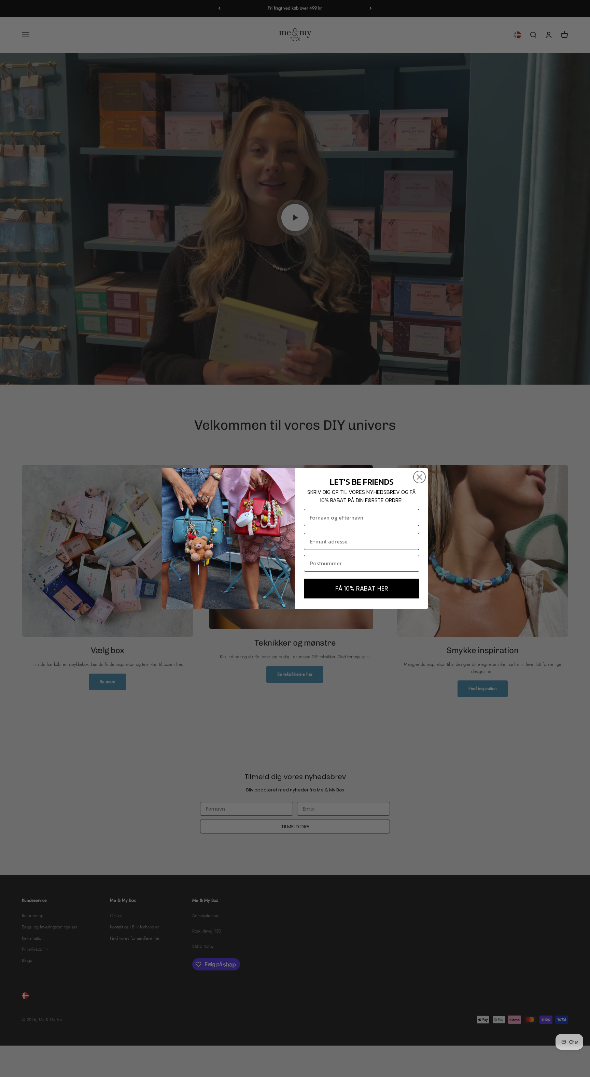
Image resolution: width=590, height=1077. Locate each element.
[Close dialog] (419, 477)
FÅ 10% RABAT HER (361, 588)
